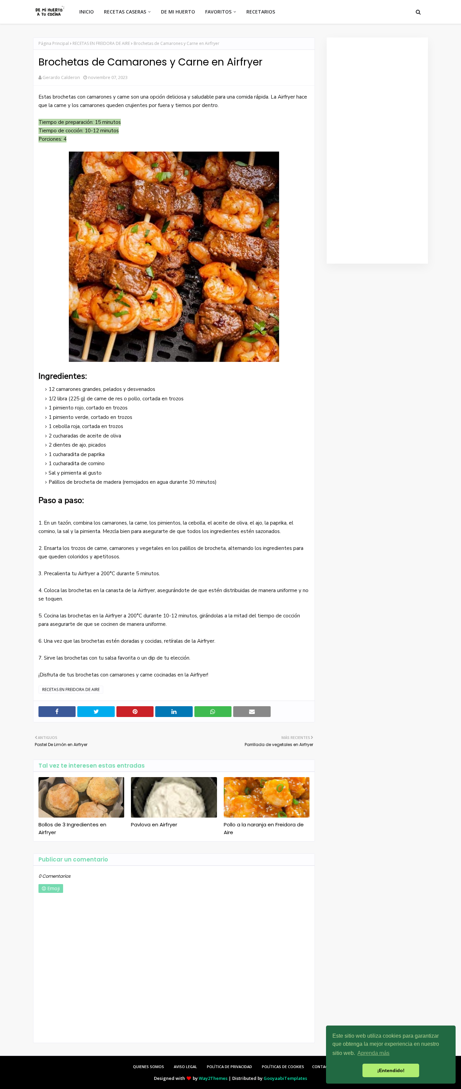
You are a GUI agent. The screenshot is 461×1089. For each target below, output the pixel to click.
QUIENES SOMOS (148, 1066)
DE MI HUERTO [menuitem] (178, 11)
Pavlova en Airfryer (154, 824)
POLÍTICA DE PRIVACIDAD (229, 1066)
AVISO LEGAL (185, 1066)
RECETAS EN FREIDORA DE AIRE (101, 43)
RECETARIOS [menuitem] (260, 11)
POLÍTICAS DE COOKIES (283, 1066)
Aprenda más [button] (373, 1053)
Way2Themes (213, 1078)
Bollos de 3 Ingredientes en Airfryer (72, 828)
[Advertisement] (377, 150)
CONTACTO (322, 1066)
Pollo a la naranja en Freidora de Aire (264, 828)
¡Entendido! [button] (391, 1070)
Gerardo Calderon (61, 77)
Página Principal (53, 43)
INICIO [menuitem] (86, 11)
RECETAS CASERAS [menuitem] (125, 11)
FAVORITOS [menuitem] (218, 11)
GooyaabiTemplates (285, 1078)
